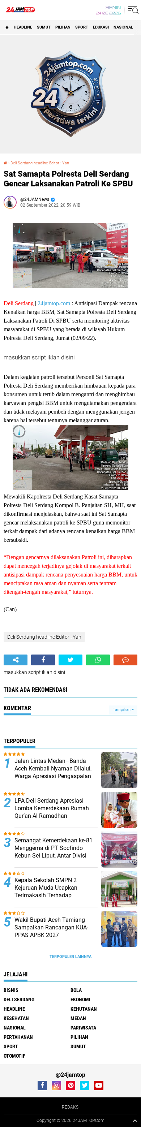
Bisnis (11, 990)
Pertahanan (18, 1037)
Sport (81, 27)
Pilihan (62, 27)
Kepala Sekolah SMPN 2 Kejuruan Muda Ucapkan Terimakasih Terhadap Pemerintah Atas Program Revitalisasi (47, 895)
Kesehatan (16, 1018)
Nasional (123, 27)
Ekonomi (80, 999)
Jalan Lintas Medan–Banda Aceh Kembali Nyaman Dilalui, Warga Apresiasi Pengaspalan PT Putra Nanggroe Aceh (52, 772)
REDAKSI (71, 1107)
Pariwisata (83, 1028)
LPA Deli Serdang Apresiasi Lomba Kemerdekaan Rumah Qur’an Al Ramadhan (51, 808)
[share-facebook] (43, 660)
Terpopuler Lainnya (70, 956)
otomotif (14, 1056)
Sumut (44, 27)
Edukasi (101, 27)
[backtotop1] (134, 1120)
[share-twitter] (70, 660)
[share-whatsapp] (98, 660)
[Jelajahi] (132, 10)
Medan (78, 1018)
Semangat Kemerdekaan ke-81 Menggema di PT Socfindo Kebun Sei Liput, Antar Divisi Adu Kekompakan (53, 851)
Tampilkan (122, 709)
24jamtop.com (54, 303)
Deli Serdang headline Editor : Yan (39, 163)
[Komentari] (125, 660)
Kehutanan (83, 1009)
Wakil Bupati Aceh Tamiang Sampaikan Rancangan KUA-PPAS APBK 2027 (51, 927)
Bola (76, 990)
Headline (23, 27)
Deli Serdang (19, 999)
